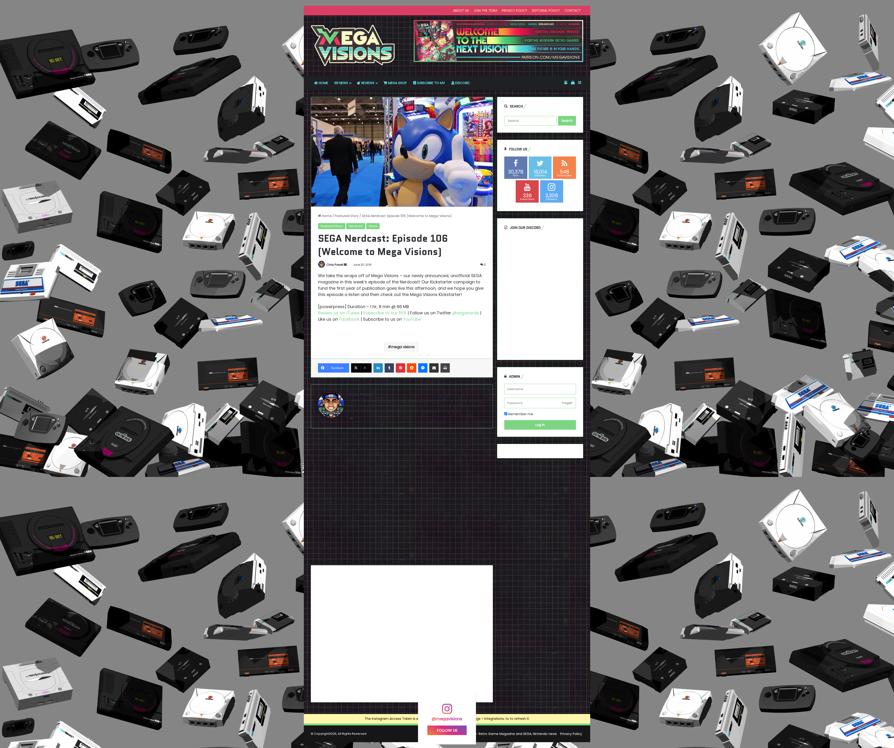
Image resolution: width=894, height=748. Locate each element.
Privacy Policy (571, 733)
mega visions (403, 347)
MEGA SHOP (397, 83)
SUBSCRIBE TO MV (430, 83)
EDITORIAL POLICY (546, 10)
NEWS (343, 83)
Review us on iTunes (339, 313)
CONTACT (573, 10)
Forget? (567, 403)
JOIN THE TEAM (485, 10)
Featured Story (347, 216)
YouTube (412, 319)
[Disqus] (402, 498)
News (373, 226)
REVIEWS (367, 83)
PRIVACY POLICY (514, 10)
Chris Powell (334, 265)
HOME (323, 83)
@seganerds (465, 313)
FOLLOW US (447, 730)
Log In (540, 424)
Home (326, 216)
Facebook (349, 319)
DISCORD (462, 83)
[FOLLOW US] (447, 711)
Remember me (520, 414)
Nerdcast (356, 226)
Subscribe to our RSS (384, 313)
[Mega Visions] (353, 46)
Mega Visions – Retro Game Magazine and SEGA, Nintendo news (505, 733)
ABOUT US (461, 10)
